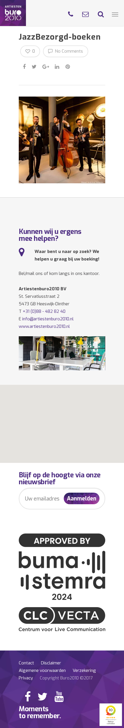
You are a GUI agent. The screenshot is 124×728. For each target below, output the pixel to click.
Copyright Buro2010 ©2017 (66, 678)
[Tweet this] (34, 66)
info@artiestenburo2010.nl (48, 319)
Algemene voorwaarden (42, 670)
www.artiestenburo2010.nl (44, 326)
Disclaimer (51, 663)
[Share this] (24, 66)
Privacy (26, 678)
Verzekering (84, 670)
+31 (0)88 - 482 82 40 (44, 311)
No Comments (68, 51)
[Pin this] (68, 66)
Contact (26, 663)
